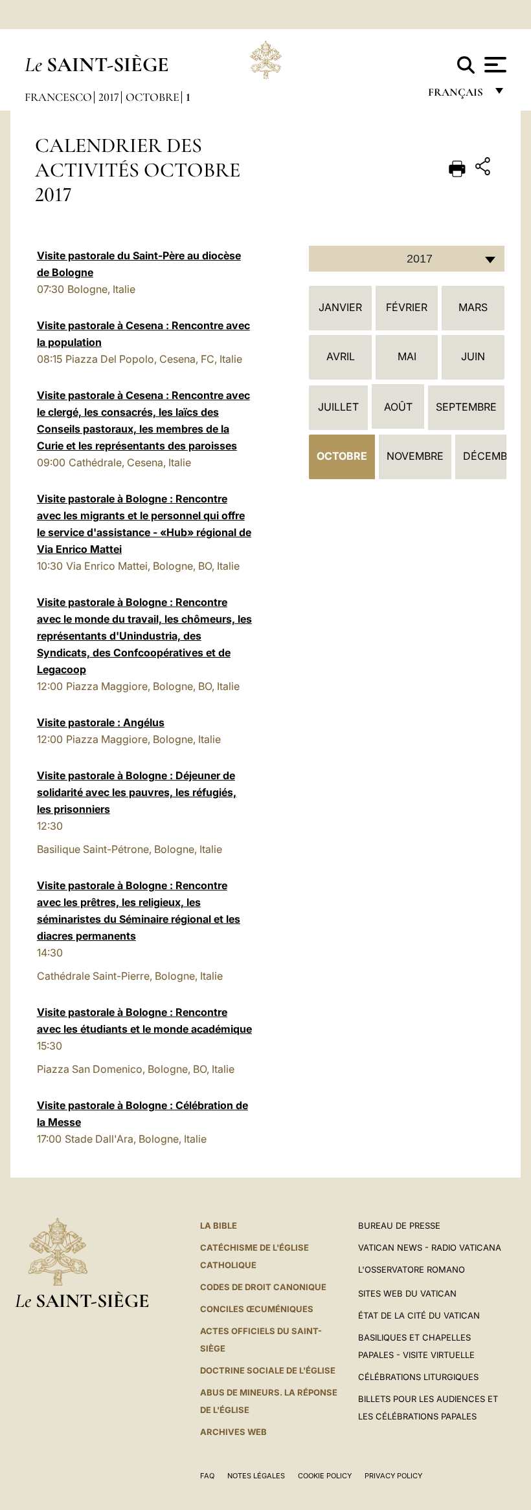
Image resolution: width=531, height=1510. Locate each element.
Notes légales (256, 1475)
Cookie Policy (325, 1475)
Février (406, 307)
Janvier (340, 307)
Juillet (338, 406)
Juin (473, 356)
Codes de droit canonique (263, 1287)
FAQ (207, 1475)
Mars (473, 307)
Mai (407, 356)
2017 (108, 97)
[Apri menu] (493, 65)
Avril (340, 356)
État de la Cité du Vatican (419, 1315)
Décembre (491, 455)
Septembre (466, 406)
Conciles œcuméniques (256, 1309)
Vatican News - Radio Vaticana (429, 1247)
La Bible (218, 1225)
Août (398, 406)
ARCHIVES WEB (233, 1432)
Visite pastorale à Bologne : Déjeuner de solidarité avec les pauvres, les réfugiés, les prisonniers (136, 792)
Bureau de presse (399, 1225)
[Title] (484, 168)
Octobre (152, 97)
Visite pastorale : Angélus (100, 722)
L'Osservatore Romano (411, 1269)
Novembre (415, 455)
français (457, 95)
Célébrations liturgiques (418, 1377)
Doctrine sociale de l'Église (267, 1370)
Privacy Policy (393, 1475)
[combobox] (406, 259)
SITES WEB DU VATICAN (407, 1293)
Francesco (58, 97)
